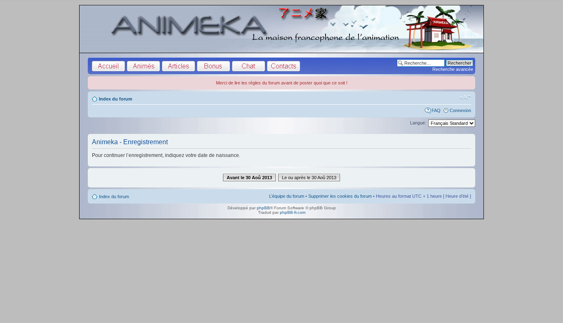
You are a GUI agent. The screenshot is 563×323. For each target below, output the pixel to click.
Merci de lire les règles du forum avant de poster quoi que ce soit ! (281, 82)
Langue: (418, 122)
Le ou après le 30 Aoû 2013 (309, 177)
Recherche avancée (452, 69)
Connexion (460, 110)
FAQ (436, 110)
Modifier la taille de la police (465, 97)
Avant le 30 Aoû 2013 (249, 177)
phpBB (263, 208)
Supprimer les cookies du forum (340, 196)
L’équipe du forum (286, 196)
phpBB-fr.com (292, 212)
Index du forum (115, 98)
